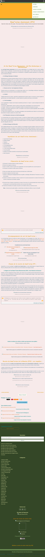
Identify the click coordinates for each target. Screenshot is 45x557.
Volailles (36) (3, 491)
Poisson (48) (3, 485)
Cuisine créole (8, 23)
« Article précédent (5, 392)
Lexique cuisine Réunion (38, 11)
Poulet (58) (3, 480)
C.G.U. (31, 554)
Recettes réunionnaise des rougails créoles (9, 453)
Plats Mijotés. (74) (4, 477)
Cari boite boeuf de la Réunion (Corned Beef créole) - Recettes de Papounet (38, 347)
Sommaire (35, 6)
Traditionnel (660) (4, 459)
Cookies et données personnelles (38, 554)
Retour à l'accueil (22, 394)
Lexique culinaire (37, 9)
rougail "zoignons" (8, 241)
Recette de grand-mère (33, 23)
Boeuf (3, 23)
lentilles (12, 239)
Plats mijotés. (13, 23)
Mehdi (6, 554)
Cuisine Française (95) (5, 472)
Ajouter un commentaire (10, 428)
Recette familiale (40, 23)
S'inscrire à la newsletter (22, 402)
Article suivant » (40, 392)
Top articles (17, 554)
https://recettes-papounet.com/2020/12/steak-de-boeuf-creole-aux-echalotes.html (26, 356)
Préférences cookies (22, 555)
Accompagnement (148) (5, 470)
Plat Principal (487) (5, 462)
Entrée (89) (3, 475)
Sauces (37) (3, 489)
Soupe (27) (3, 500)
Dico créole (36, 14)
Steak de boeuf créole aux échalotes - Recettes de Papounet (35, 354)
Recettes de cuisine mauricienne (7, 448)
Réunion (22, 23)
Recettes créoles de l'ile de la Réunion (8, 445)
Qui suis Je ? (35, 16)
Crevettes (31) (4, 496)
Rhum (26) (3, 504)
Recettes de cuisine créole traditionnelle (9, 446)
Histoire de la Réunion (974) (6, 443)
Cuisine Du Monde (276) (6, 467)
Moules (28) (3, 499)
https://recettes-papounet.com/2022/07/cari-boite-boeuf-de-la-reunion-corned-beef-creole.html (24, 349)
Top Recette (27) (4, 502)
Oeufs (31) (3, 497)
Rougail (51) (3, 483)
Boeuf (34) (3, 494)
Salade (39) (3, 488)
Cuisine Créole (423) (5, 464)
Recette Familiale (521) (5, 461)
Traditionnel (27, 23)
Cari (4, 23)
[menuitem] (38, 4)
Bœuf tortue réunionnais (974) (22, 22)
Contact (21, 554)
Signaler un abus (26, 554)
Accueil (35, 4)
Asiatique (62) (4, 478)
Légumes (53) (3, 481)
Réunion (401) (4, 466)
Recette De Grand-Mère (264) (7, 469)
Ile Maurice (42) (4, 486)
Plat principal (18, 23)
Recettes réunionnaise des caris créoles (9, 451)
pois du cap (17, 239)
